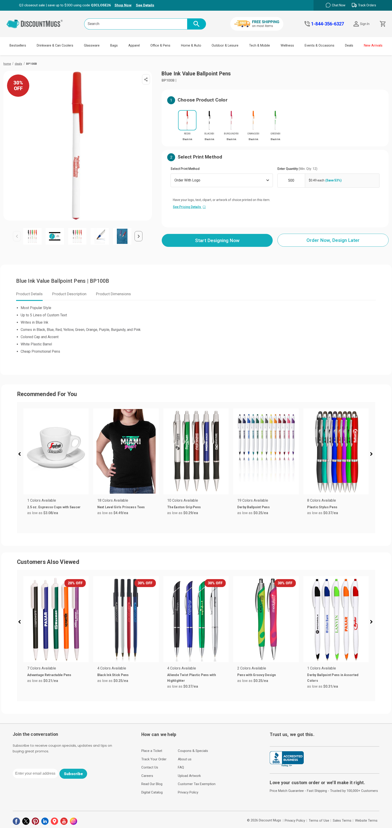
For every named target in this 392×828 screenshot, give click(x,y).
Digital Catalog (152, 792)
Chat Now (338, 5)
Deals (349, 45)
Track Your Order (154, 759)
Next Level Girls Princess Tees (121, 507)
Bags (114, 45)
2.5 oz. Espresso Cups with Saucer (54, 507)
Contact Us (149, 767)
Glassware (92, 45)
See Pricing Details (189, 207)
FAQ (181, 767)
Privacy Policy (188, 792)
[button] (21, 454)
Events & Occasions (319, 45)
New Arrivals (373, 45)
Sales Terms (342, 820)
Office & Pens (160, 45)
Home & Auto (191, 45)
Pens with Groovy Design (256, 675)
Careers (147, 776)
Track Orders (367, 5)
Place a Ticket (151, 751)
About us (184, 759)
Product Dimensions (113, 294)
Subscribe (73, 773)
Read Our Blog (151, 784)
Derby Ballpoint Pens (253, 507)
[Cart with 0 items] (382, 24)
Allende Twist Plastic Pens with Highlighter (191, 677)
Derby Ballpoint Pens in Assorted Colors (332, 677)
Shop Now (123, 5)
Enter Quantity (297, 169)
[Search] (196, 24)
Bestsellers (18, 45)
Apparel (134, 45)
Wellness (287, 45)
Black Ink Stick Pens (113, 675)
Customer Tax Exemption (197, 784)
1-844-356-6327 (327, 24)
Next (138, 236)
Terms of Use (319, 820)
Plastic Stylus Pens (322, 507)
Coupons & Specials (193, 751)
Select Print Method (185, 169)
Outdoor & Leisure (225, 45)
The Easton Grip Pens (184, 507)
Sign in (365, 24)
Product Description (69, 294)
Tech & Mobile (259, 45)
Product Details (29, 294)
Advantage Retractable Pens (49, 675)
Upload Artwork (189, 776)
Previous (17, 236)
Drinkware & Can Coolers (55, 45)
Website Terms (366, 820)
